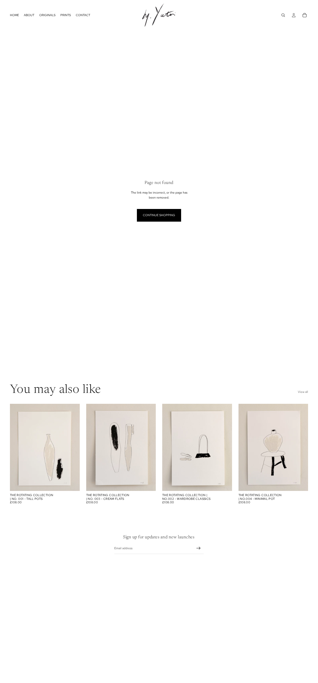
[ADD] (72, 483)
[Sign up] (198, 548)
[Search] (283, 15)
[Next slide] (72, 447)
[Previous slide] (17, 447)
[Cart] (304, 15)
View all (303, 392)
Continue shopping (159, 215)
